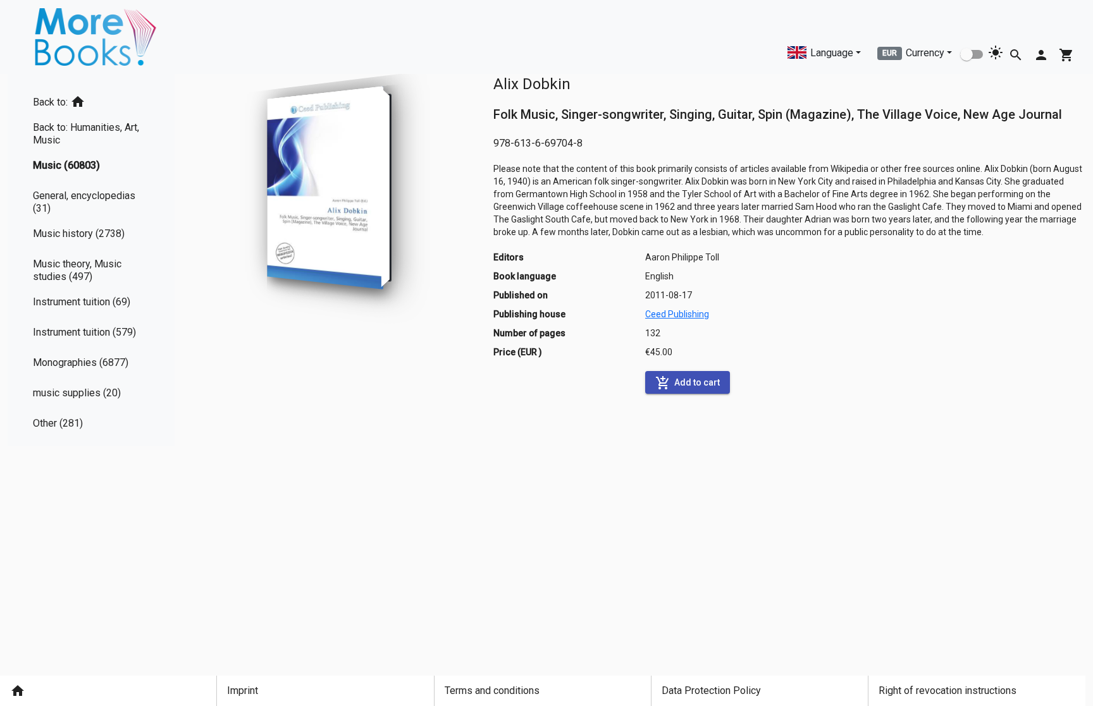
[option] (91, 99)
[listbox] (91, 260)
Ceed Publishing (677, 314)
